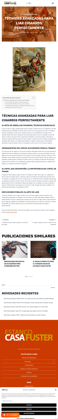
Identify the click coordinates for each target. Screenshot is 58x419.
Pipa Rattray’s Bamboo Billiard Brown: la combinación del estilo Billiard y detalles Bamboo (29, 298)
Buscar (3, 285)
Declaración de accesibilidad (29, 376)
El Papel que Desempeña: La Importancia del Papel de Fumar (20, 105)
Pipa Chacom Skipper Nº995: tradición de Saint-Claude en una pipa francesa (25, 315)
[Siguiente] (54, 258)
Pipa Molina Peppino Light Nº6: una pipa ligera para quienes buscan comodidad (26, 311)
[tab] (27, 276)
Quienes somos (29, 386)
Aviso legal (27, 361)
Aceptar (29, 405)
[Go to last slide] (4, 258)
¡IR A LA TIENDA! (11, 415)
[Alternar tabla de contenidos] (32, 98)
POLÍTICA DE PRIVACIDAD (29, 358)
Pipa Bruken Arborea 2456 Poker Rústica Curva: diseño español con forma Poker (26, 307)
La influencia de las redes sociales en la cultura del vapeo (15, 222)
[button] (55, 390)
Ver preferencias (29, 413)
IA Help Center (29, 365)
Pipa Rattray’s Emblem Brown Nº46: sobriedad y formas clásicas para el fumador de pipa (28, 302)
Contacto (29, 372)
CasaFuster (26, 32)
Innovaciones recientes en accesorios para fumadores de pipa (14, 264)
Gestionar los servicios (7, 400)
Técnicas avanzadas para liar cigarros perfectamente (17, 100)
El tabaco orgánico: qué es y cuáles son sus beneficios (44, 222)
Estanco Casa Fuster (11, 212)
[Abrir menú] (52, 3)
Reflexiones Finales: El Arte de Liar (14, 107)
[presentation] (14, 249)
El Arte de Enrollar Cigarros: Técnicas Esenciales (17, 102)
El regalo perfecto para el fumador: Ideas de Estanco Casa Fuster (43, 264)
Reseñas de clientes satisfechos (29, 369)
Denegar (29, 409)
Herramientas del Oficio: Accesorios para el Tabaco (18, 103)
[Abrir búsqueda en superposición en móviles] (27, 3)
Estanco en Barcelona (29, 14)
